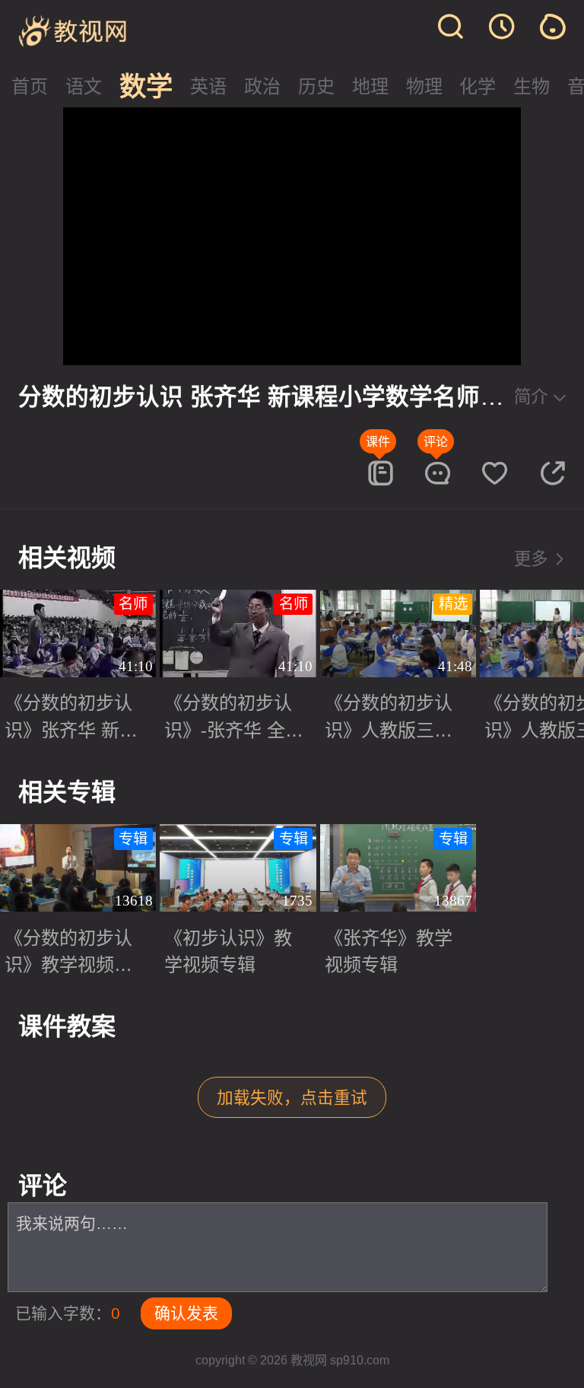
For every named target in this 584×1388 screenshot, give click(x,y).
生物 (531, 86)
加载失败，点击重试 (292, 1097)
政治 (262, 86)
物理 (424, 86)
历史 (316, 86)
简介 (531, 396)
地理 (370, 86)
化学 (477, 86)
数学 (146, 86)
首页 (29, 86)
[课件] (380, 473)
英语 (208, 86)
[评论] (437, 473)
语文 (83, 86)
